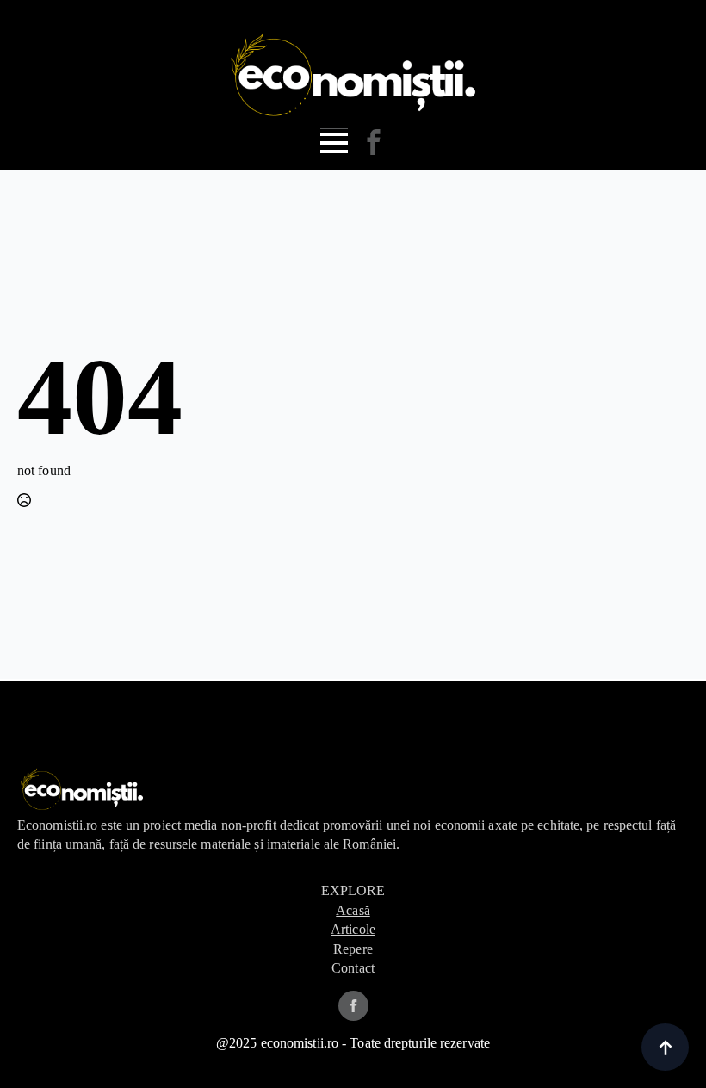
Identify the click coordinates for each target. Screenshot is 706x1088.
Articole (353, 929)
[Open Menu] (334, 143)
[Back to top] (665, 1047)
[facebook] (353, 1006)
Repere (353, 949)
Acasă (353, 910)
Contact (353, 968)
